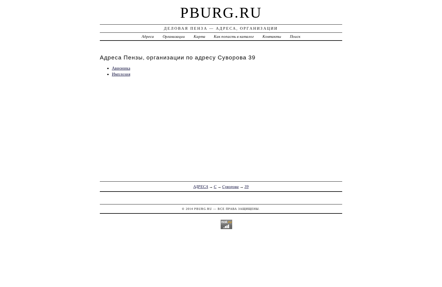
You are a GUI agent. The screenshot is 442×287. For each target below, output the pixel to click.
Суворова (230, 186)
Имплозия (121, 74)
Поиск (295, 36)
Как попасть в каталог (234, 36)
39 (246, 186)
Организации (174, 36)
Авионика (121, 68)
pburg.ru (221, 12)
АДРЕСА (200, 186)
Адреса (148, 36)
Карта (199, 36)
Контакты (271, 36)
